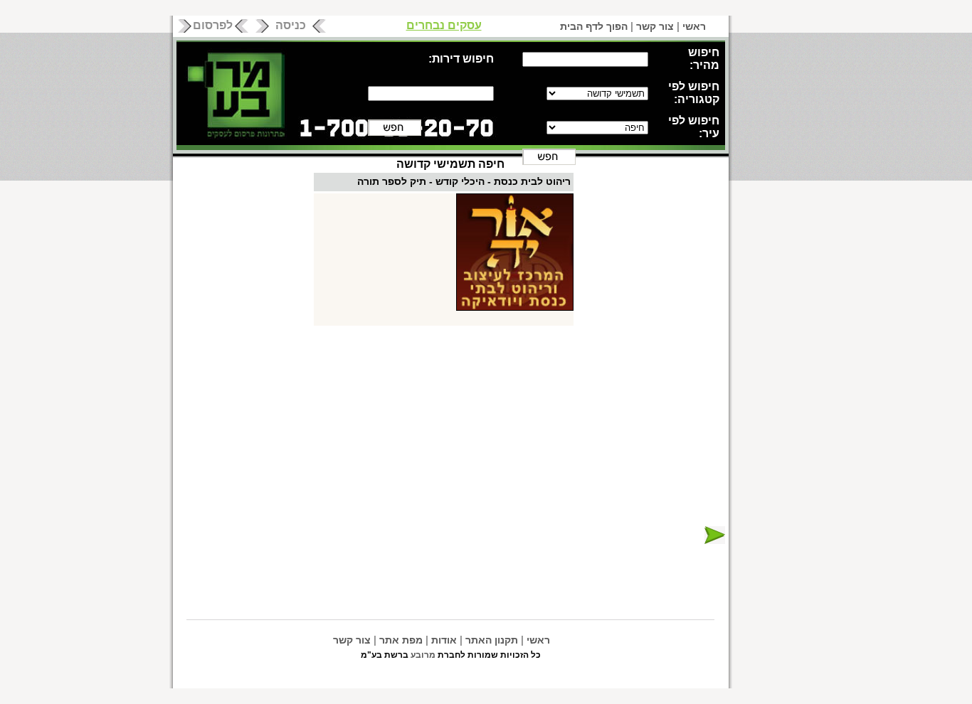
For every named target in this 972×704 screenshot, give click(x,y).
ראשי (694, 26)
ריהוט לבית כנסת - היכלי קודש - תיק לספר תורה (464, 181)
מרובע (423, 655)
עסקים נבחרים (444, 25)
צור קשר (655, 26)
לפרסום (213, 25)
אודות (444, 640)
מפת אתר (401, 640)
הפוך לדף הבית (594, 26)
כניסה (290, 25)
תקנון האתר (491, 640)
